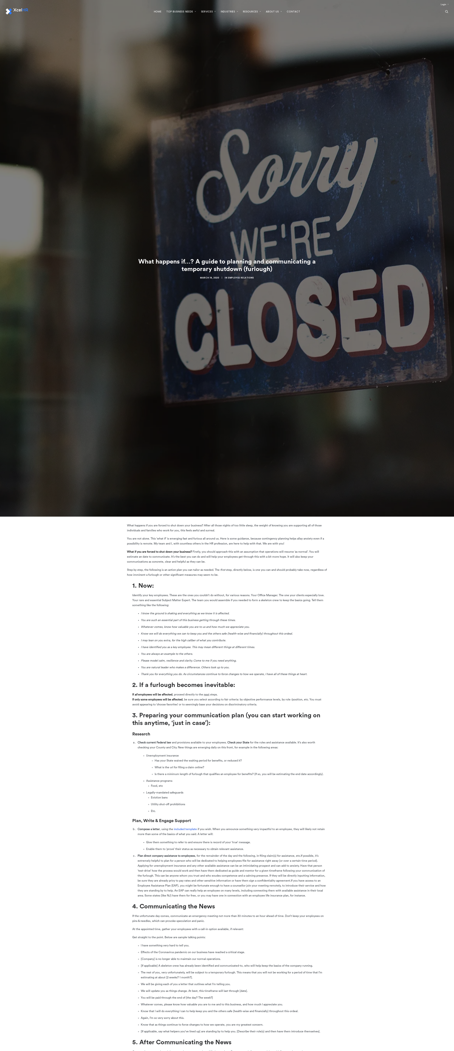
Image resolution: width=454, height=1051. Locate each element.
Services (207, 11)
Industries (228, 11)
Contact (293, 11)
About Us (272, 11)
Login (443, 4)
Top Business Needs (179, 11)
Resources (250, 11)
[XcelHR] (17, 11)
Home (158, 11)
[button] (446, 11)
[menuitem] (444, 4)
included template (185, 829)
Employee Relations (241, 277)
